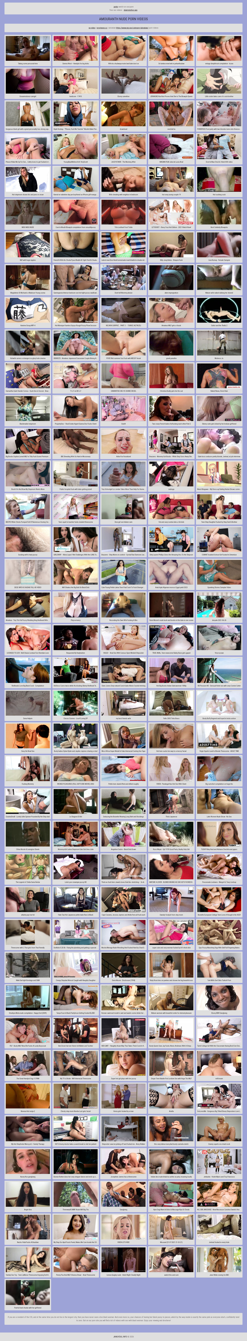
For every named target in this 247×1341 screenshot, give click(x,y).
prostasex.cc (102, 28)
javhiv (116, 7)
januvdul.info (120, 1336)
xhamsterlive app (130, 10)
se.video (92, 28)
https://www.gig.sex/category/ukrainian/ (132, 28)
